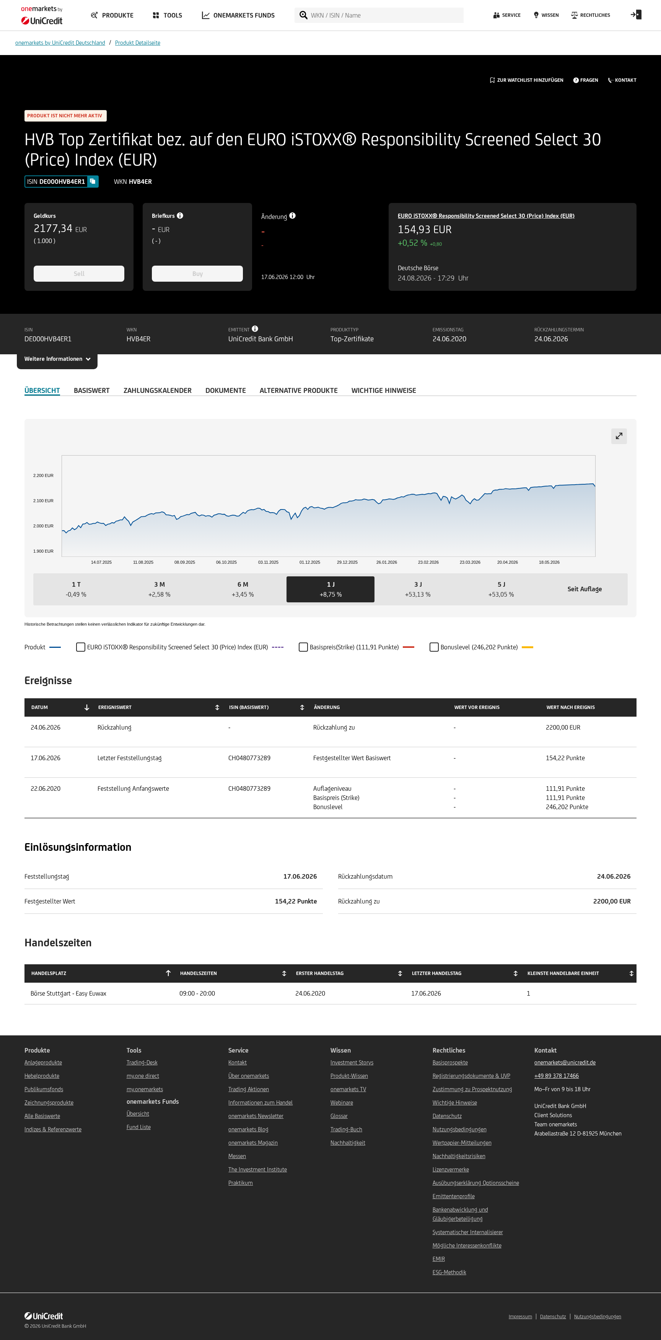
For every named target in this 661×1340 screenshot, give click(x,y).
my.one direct (143, 1075)
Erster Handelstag (320, 973)
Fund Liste (139, 1127)
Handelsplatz (48, 973)
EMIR (439, 1259)
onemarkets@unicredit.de (565, 1062)
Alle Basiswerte (42, 1116)
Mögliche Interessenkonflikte (467, 1245)
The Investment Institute (257, 1169)
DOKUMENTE (225, 390)
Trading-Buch (346, 1129)
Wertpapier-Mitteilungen (462, 1142)
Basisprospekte (450, 1062)
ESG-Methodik (449, 1272)
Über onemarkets (248, 1075)
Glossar (339, 1116)
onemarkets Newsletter (255, 1116)
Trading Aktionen (248, 1089)
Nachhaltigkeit (347, 1142)
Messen (237, 1156)
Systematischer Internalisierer (468, 1232)
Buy (197, 273)
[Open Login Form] (636, 17)
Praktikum (240, 1182)
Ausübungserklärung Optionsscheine (476, 1182)
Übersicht (138, 1113)
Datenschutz (447, 1116)
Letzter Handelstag (436, 973)
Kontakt (237, 1062)
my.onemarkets (145, 1089)
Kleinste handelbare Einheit (563, 973)
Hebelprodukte (41, 1075)
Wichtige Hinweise (455, 1102)
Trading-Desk (142, 1062)
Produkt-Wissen (349, 1075)
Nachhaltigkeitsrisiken (459, 1156)
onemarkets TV (348, 1089)
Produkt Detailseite (137, 42)
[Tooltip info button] (255, 328)
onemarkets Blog (248, 1129)
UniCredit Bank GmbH (64, 1326)
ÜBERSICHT (42, 390)
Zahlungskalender (158, 390)
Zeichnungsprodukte (48, 1102)
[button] (76, 589)
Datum (39, 707)
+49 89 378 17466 (556, 1075)
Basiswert (92, 390)
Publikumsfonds (43, 1089)
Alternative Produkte (299, 390)
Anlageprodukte (43, 1062)
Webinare (341, 1102)
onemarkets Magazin (253, 1142)
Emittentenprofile (454, 1196)
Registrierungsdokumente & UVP (471, 1075)
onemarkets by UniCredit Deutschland (60, 42)
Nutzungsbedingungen (460, 1129)
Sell (79, 273)
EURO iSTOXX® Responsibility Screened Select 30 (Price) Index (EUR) (486, 216)
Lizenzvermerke (451, 1169)
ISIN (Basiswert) (249, 707)
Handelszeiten (198, 973)
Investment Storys (351, 1062)
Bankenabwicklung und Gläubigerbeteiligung (460, 1214)
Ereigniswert (115, 707)
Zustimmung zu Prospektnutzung (472, 1089)
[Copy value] (92, 181)
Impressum (520, 1316)
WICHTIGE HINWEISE (384, 390)
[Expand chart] (619, 436)
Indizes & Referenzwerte (52, 1129)
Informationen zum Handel (260, 1102)
